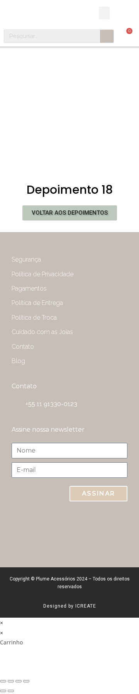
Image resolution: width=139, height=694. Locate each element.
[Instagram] (83, 530)
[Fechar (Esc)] (3, 681)
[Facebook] (113, 530)
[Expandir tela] (18, 681)
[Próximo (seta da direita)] (11, 691)
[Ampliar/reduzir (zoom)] (26, 681)
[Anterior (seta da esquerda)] (3, 691)
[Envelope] (52, 530)
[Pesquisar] (107, 36)
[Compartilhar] (11, 681)
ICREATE (85, 606)
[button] (104, 13)
